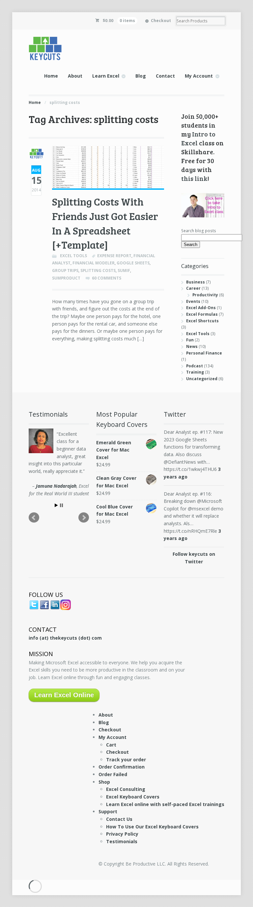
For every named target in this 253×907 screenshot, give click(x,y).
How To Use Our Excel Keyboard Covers (152, 826)
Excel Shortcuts (202, 321)
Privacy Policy (122, 834)
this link (194, 178)
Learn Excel (105, 76)
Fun (190, 340)
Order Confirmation (121, 767)
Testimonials (121, 841)
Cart (111, 745)
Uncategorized (201, 378)
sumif (124, 270)
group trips (65, 270)
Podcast (194, 366)
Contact (165, 76)
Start (56, 505)
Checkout (161, 20)
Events (193, 301)
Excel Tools (73, 255)
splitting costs (98, 270)
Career (193, 288)
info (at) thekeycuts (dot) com (65, 638)
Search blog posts (198, 230)
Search (190, 244)
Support (107, 811)
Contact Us (119, 819)
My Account (199, 76)
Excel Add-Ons (201, 307)
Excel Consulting (125, 789)
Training (195, 372)
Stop (61, 505)
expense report (114, 255)
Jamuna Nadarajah (56, 486)
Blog (140, 76)
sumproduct (66, 278)
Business (195, 282)
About (75, 76)
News (192, 346)
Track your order (126, 759)
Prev (34, 517)
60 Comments (106, 278)
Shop (104, 782)
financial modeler (93, 263)
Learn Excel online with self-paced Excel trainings (165, 804)
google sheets (133, 263)
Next (83, 517)
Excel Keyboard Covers (132, 797)
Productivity (205, 295)
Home (51, 76)
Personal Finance (204, 353)
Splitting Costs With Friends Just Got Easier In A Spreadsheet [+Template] (105, 223)
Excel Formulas (202, 314)
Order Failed (112, 774)
